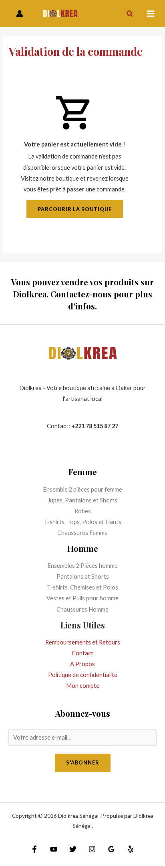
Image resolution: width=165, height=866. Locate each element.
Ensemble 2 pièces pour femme (82, 489)
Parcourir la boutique (75, 209)
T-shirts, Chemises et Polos (82, 587)
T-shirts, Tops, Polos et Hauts (82, 521)
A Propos (82, 664)
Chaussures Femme (82, 532)
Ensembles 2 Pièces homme (82, 565)
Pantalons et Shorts (82, 576)
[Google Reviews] (111, 849)
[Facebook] (34, 849)
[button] (130, 14)
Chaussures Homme (82, 609)
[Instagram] (92, 849)
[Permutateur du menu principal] (150, 13)
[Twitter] (72, 849)
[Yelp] (130, 849)
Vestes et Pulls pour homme (82, 598)
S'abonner (82, 762)
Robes (82, 511)
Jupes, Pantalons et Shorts (82, 500)
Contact (82, 653)
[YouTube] (53, 849)
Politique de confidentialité (82, 674)
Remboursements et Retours (82, 642)
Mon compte (82, 685)
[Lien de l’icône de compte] (19, 13)
